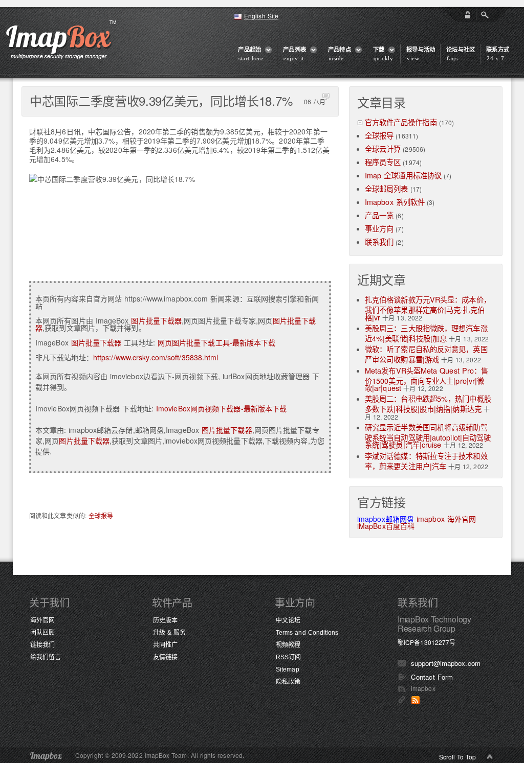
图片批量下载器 (156, 320)
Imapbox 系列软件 (395, 201)
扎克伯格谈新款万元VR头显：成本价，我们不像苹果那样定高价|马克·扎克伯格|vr (428, 308)
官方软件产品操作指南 (401, 122)
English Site (261, 15)
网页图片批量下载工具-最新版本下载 (217, 342)
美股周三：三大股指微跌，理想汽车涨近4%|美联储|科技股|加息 (426, 332)
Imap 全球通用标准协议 (403, 175)
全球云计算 (383, 148)
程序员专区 (383, 161)
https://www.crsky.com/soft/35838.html (156, 357)
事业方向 (379, 228)
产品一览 (379, 215)
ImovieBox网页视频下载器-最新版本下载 (221, 408)
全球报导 (101, 515)
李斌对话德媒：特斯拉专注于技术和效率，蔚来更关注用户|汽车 (426, 460)
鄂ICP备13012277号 (426, 642)
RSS (415, 700)
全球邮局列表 (386, 188)
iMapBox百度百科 (385, 526)
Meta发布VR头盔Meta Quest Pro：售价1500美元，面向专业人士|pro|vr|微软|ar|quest (426, 379)
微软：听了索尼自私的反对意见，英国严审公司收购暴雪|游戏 (426, 353)
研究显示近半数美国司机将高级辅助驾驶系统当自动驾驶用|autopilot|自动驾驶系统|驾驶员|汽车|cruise (428, 436)
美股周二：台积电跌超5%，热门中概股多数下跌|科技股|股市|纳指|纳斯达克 (428, 403)
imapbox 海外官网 (446, 519)
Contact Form (432, 677)
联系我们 (379, 241)
